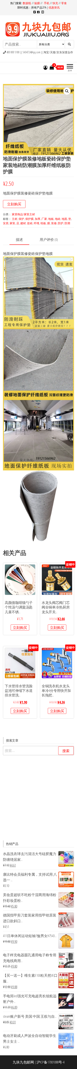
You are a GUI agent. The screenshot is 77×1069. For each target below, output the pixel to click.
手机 (46, 3)
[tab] (22, 240)
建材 (23, 223)
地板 (51, 219)
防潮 (67, 223)
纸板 (43, 223)
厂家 (44, 219)
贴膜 (37, 3)
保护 (21, 219)
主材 (14, 219)
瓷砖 (30, 223)
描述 (19, 239)
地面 (64, 219)
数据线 (27, 3)
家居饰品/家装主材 (23, 214)
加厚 (37, 219)
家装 (12, 223)
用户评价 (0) (49, 239)
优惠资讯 (54, 7)
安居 (5, 223)
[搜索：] (38, 750)
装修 (54, 223)
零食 (64, 3)
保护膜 (29, 219)
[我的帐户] (45, 67)
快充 (55, 3)
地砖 (57, 219)
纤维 (36, 223)
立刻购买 (14, 204)
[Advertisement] (38, 797)
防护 (60, 223)
